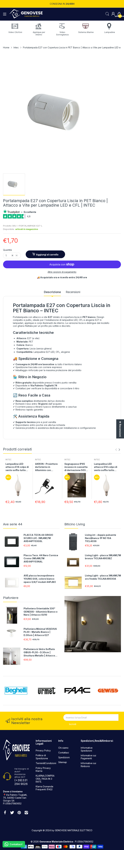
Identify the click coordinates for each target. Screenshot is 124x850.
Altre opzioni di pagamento (62, 272)
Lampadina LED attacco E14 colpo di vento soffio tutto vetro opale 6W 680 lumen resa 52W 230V (17, 467)
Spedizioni (64, 757)
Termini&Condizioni (46, 763)
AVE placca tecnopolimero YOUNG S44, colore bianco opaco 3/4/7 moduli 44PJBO (40, 578)
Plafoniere (10, 598)
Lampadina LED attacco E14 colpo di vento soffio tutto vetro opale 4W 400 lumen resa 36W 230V (105, 467)
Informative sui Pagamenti (88, 757)
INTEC (8, 459)
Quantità (7, 250)
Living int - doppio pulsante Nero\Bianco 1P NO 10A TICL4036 (100, 538)
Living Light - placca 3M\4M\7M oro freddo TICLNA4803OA (103, 577)
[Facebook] (5, 813)
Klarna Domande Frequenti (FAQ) (44, 788)
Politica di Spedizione (42, 757)
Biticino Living (74, 524)
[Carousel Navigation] (117, 449)
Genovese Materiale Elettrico (56, 841)
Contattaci (63, 752)
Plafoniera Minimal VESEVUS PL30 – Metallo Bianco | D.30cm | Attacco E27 (40, 631)
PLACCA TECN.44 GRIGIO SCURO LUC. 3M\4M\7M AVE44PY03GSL (38, 538)
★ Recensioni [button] (120, 429)
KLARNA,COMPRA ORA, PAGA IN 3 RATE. (45, 778)
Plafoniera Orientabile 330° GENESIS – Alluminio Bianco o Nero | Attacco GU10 (40, 611)
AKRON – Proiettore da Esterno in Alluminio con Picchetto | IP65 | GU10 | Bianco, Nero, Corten (47, 467)
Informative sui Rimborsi (88, 764)
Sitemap (62, 762)
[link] (62, 217)
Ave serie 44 (12, 524)
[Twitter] (12, 813)
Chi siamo (63, 747)
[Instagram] (26, 813)
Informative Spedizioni (87, 749)
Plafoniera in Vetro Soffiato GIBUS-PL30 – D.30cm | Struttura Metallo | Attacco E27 (39, 652)
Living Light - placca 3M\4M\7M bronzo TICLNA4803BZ (103, 557)
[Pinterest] (19, 813)
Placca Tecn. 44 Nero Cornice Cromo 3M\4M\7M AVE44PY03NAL (41, 558)
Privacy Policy (43, 750)
